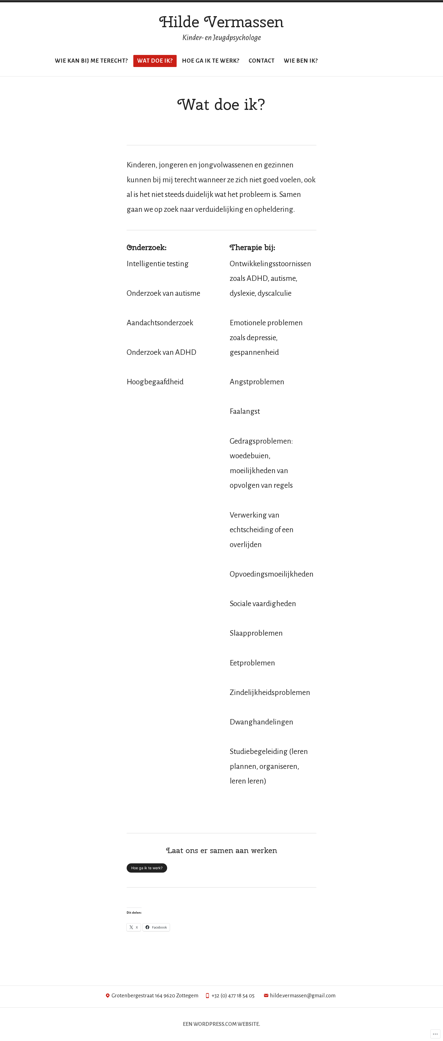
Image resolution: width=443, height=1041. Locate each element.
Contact (262, 61)
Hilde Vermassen (221, 21)
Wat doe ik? (155, 61)
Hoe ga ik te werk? (210, 61)
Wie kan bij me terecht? (91, 61)
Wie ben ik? (301, 61)
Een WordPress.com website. (221, 1024)
